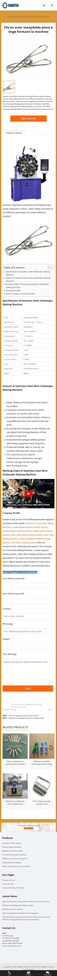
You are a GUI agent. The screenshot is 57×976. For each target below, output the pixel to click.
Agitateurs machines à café (12, 851)
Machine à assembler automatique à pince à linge (42, 762)
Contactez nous (8, 884)
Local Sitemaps (28, 969)
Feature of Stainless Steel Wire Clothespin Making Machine (28, 279)
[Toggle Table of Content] (48, 267)
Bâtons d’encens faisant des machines (16, 866)
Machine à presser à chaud (12, 909)
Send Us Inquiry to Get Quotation (20, 293)
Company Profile (13, 290)
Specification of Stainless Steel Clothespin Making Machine (28, 273)
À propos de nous (8, 880)
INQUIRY (31, 118)
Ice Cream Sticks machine (11, 843)
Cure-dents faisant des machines (14, 855)
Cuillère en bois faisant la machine (15, 858)
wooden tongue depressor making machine (29, 527)
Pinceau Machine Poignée (11, 862)
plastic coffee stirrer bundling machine (26, 535)
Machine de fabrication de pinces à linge (28, 16)
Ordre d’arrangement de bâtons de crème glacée (20, 913)
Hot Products (36, 967)
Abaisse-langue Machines (11, 847)
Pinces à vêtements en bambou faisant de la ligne (15, 762)
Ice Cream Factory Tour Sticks (13, 888)
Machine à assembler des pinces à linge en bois (26, 718)
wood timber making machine (23, 542)
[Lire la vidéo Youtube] (29, 493)
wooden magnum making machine (17, 531)
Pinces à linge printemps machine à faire (24, 715)
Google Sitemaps (47, 967)
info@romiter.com (14, 946)
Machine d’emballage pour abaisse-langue (18, 905)
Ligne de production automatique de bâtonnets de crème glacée (25, 901)
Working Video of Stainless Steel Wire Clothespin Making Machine (27, 286)
